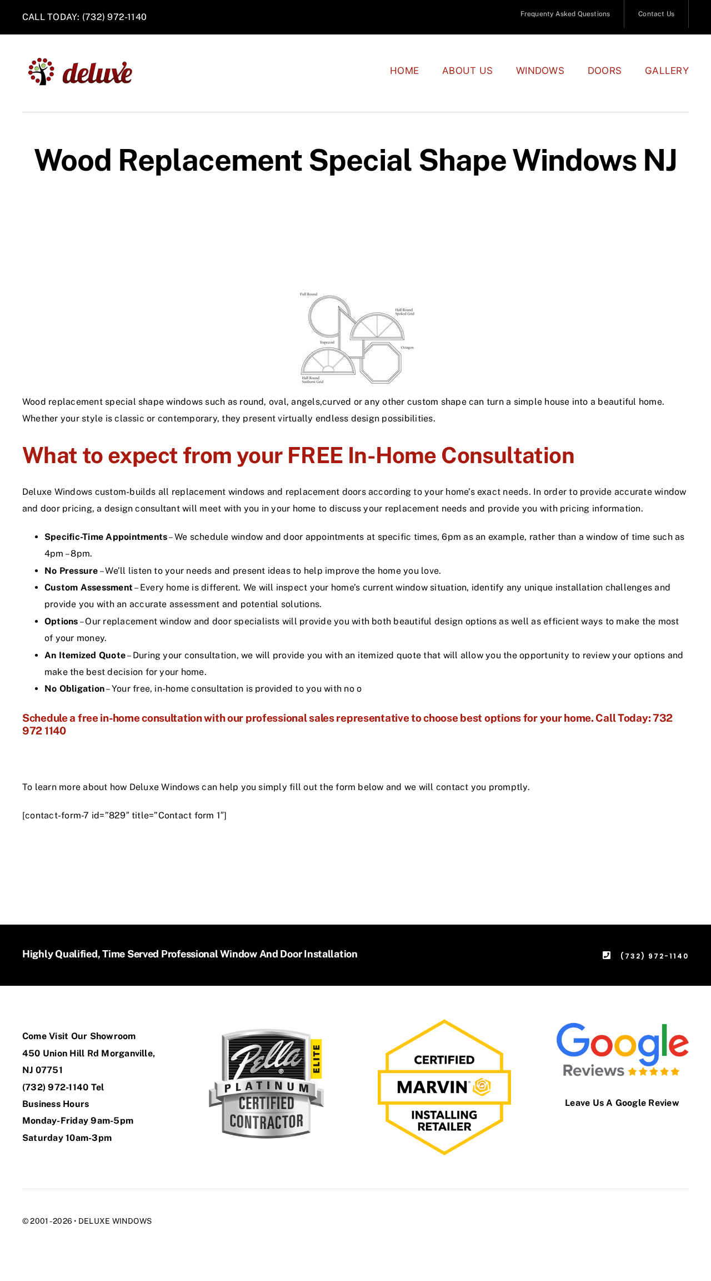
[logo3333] (86, 61)
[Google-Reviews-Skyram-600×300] (622, 1023)
